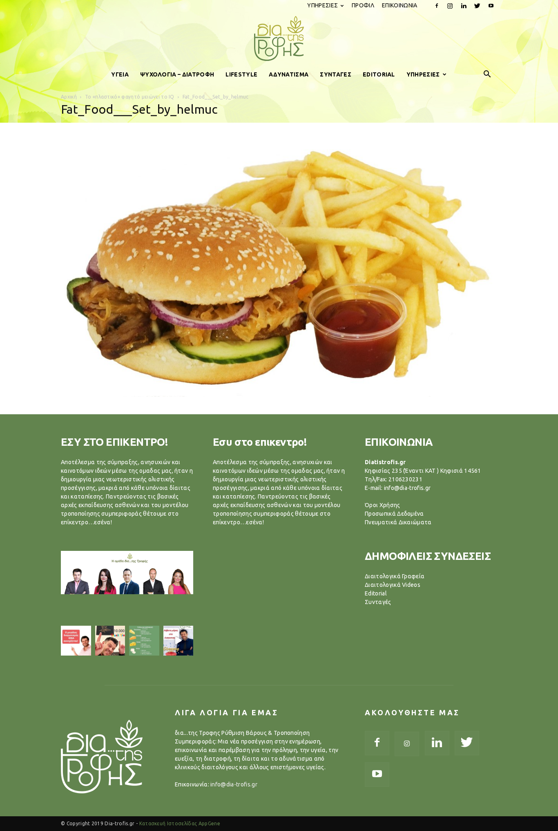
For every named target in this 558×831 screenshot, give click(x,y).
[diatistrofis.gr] (279, 38)
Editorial (376, 593)
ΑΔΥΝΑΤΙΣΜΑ (288, 74)
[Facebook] (437, 5)
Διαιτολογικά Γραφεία (394, 576)
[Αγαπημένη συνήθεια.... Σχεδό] (144, 641)
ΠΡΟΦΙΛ (363, 5)
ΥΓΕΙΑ (120, 74)
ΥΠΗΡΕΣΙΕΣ (322, 5)
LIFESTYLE (241, 74)
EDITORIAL (379, 74)
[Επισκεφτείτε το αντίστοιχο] (76, 641)
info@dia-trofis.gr (233, 784)
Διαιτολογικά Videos (392, 585)
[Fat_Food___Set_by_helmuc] (279, 394)
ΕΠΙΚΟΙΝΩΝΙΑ (399, 5)
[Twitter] (477, 5)
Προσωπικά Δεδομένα (394, 513)
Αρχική (69, 96)
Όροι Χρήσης (382, 505)
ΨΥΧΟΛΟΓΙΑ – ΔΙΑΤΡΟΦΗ (177, 74)
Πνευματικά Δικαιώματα (398, 522)
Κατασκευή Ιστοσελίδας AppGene (179, 823)
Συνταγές (378, 602)
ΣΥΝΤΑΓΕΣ (335, 74)
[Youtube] (491, 5)
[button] (487, 74)
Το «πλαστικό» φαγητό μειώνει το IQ (129, 96)
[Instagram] (450, 5)
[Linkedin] (464, 5)
